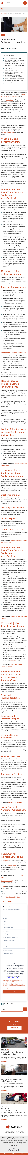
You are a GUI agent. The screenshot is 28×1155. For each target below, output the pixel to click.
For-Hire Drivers (4, 892)
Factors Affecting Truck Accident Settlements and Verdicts (13, 69)
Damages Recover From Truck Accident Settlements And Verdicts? (14, 61)
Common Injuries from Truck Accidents (14, 78)
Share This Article (8, 1004)
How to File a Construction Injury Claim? (10, 1109)
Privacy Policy (22, 1137)
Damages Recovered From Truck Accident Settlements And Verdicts (13, 76)
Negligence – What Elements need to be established (11, 1080)
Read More (4, 1061)
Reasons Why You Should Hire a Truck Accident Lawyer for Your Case (14, 81)
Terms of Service (11, 1139)
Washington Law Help (7, 881)
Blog (5, 13)
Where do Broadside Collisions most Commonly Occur (12, 1053)
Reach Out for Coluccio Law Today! (13, 86)
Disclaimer (15, 1137)
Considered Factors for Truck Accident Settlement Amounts (14, 73)
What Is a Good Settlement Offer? (13, 58)
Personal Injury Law (14, 897)
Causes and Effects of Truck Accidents (14, 63)
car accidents (9, 100)
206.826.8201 (14, 1024)
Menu (25, 3)
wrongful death (14, 660)
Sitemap (19, 1139)
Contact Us (15, 1027)
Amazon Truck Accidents (15, 802)
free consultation (12, 865)
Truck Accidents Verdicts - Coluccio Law (14, 84)
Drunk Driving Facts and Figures (21, 892)
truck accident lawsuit (8, 132)
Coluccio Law (5, 860)
